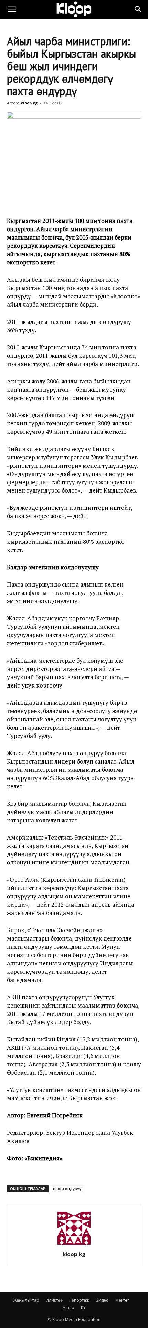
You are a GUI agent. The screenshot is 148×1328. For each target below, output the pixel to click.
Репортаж (79, 1300)
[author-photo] (74, 1244)
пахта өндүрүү (67, 1188)
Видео (102, 1300)
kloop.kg (29, 102)
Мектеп (122, 1300)
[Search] (138, 9)
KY (83, 1307)
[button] (12, 9)
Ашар (68, 1307)
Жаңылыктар (26, 1300)
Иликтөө (54, 1300)
